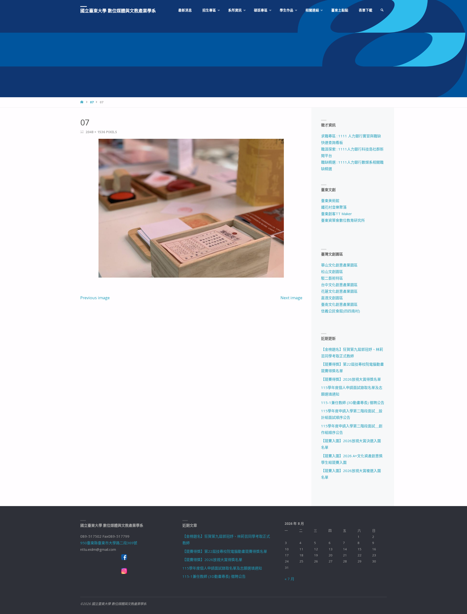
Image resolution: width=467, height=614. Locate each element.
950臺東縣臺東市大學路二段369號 (108, 542)
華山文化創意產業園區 (339, 265)
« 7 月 (289, 578)
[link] (382, 10)
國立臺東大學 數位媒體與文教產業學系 (118, 11)
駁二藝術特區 (332, 278)
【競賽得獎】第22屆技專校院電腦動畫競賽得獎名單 (224, 551)
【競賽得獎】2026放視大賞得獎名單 (351, 379)
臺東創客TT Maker (336, 213)
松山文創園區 (332, 271)
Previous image (95, 297)
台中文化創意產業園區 (339, 284)
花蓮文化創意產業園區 (339, 291)
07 (91, 102)
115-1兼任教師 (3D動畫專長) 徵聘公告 (352, 402)
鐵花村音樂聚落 (334, 207)
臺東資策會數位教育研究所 (343, 220)
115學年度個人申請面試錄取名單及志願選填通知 (222, 568)
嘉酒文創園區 (332, 297)
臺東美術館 (330, 200)
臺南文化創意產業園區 (339, 304)
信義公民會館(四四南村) (340, 310)
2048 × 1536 (96, 132)
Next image (291, 297)
